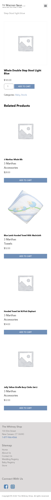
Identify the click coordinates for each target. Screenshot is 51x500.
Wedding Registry (10, 459)
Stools (24, 94)
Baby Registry (8, 462)
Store (4, 465)
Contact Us (7, 456)
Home (5, 449)
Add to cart (24, 86)
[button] (45, 6)
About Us (6, 452)
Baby (17, 94)
